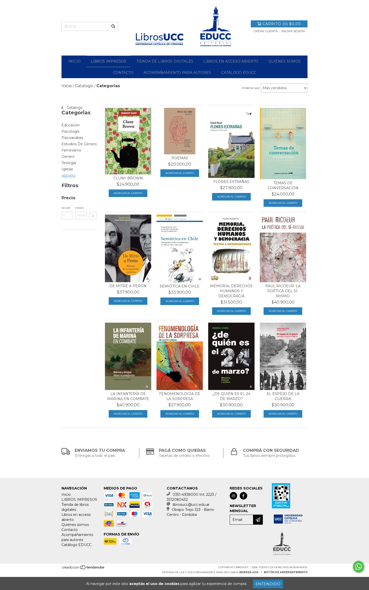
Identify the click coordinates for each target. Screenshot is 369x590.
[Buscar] (113, 26)
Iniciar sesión (293, 31)
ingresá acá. (249, 572)
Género (68, 156)
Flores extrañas (231, 181)
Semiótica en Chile (180, 286)
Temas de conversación (283, 185)
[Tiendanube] (83, 569)
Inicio (74, 61)
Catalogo (74, 107)
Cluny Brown (128, 178)
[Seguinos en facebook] (243, 496)
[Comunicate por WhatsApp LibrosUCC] (358, 566)
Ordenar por (251, 88)
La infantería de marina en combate (128, 396)
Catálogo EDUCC (238, 72)
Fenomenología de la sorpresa (179, 396)
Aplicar (93, 215)
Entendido (268, 583)
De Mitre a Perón (128, 286)
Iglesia (67, 169)
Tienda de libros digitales (164, 61)
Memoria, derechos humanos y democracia (231, 291)
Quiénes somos (284, 61)
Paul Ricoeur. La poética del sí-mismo (282, 291)
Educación (71, 125)
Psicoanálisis (72, 137)
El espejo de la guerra (283, 396)
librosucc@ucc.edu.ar (191, 504)
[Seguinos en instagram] (233, 496)
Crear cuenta (265, 31)
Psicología (70, 131)
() (282, 24)
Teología (69, 163)
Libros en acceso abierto (230, 61)
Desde (66, 208)
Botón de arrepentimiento (286, 572)
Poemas (179, 158)
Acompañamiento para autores (177, 72)
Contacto (123, 72)
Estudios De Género (79, 144)
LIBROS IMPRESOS (108, 61)
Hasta (79, 208)
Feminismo (71, 150)
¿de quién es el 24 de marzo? (231, 396)
